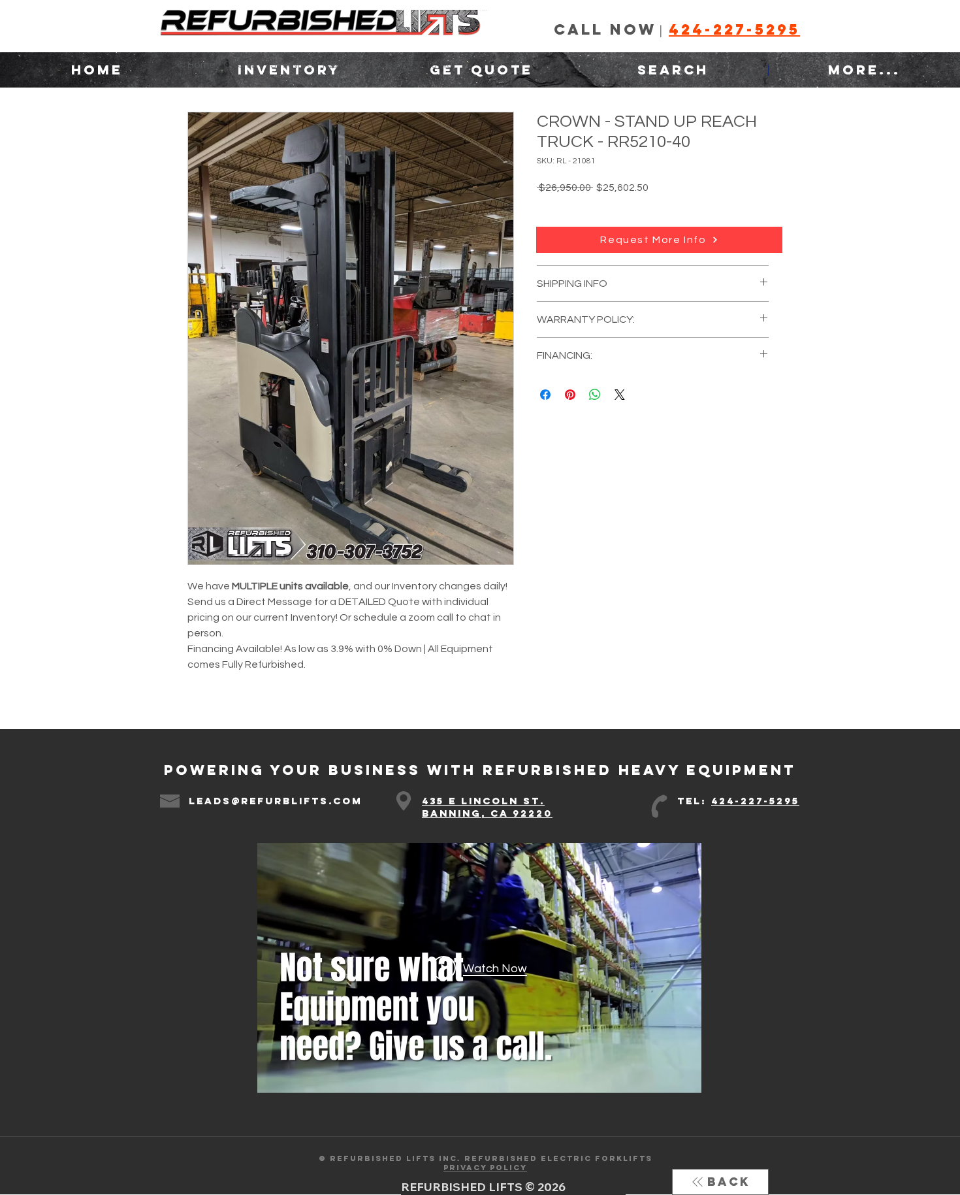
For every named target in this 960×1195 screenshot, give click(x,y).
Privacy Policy (485, 1167)
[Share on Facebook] (545, 394)
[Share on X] (620, 394)
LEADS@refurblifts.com (275, 800)
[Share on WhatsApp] (595, 394)
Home (201, 64)
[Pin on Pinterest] (570, 394)
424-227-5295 (755, 800)
